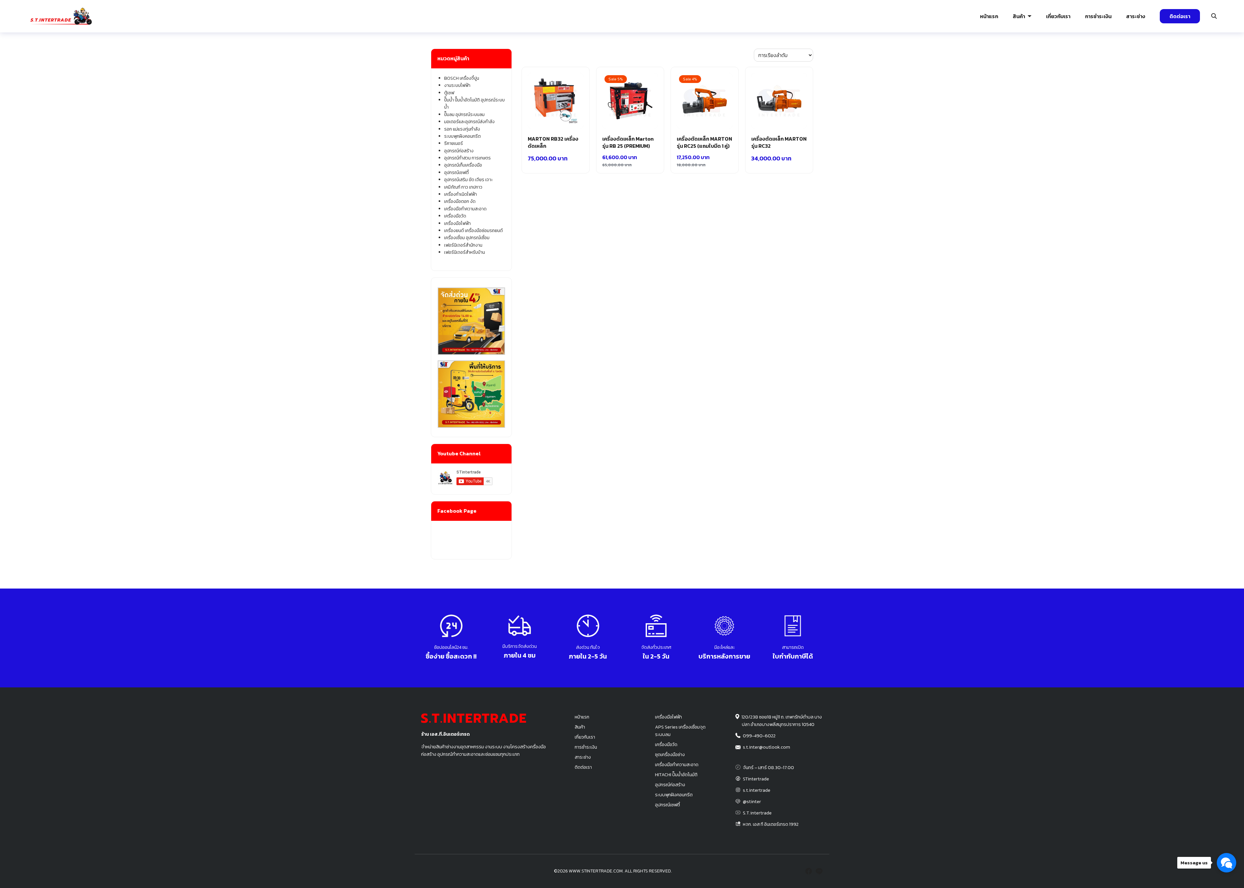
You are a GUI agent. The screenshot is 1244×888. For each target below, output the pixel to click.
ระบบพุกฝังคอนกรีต (861, 53)
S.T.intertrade (757, 812)
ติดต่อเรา (1179, 16)
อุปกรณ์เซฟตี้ (456, 172)
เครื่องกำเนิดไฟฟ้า (460, 194)
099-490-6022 (759, 735)
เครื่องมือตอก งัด (460, 201)
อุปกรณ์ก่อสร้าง (1057, 53)
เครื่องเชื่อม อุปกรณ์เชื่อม (467, 237)
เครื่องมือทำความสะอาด (465, 208)
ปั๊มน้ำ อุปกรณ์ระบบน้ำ (262, 53)
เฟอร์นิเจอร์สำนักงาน (463, 245)
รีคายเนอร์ (453, 143)
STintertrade (756, 778)
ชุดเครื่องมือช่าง (670, 754)
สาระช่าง (1135, 16)
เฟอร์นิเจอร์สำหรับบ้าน (464, 252)
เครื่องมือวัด (455, 216)
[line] (819, 871)
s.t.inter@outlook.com (766, 747)
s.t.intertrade (756, 790)
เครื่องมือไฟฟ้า (457, 223)
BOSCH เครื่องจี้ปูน (461, 78)
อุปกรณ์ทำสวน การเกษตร (467, 158)
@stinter (752, 801)
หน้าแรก (989, 16)
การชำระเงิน (1098, 16)
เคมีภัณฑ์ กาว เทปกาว (463, 187)
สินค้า (1019, 16)
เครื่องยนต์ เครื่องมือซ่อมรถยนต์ (473, 230)
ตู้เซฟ (449, 92)
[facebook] (808, 871)
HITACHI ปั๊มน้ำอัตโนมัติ (676, 774)
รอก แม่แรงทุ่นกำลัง (660, 53)
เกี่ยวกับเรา (1058, 16)
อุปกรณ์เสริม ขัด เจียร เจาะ (468, 179)
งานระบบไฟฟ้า (54, 53)
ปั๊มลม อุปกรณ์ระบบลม (463, 53)
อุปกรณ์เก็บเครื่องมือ (463, 165)
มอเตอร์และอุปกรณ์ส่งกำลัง (469, 121)
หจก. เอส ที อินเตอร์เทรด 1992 (771, 824)
